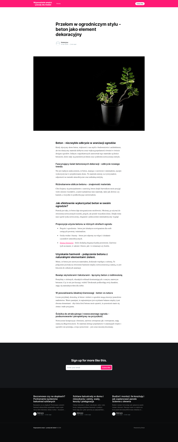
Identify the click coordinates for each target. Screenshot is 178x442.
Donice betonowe (67, 242)
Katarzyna (64, 42)
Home (58, 3)
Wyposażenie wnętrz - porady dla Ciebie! (42, 3)
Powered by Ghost (139, 427)
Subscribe (140, 4)
